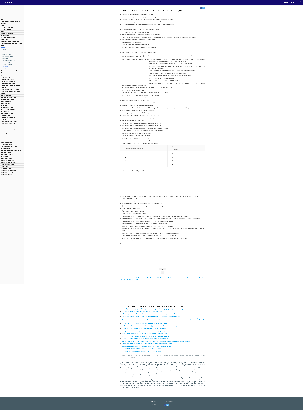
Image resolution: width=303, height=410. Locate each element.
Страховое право (6, 141)
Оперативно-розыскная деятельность (153, 378)
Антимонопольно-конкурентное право (133, 364)
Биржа (4, 49)
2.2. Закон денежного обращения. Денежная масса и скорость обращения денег (145, 323)
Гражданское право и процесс (10, 41)
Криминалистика (6, 101)
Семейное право (6, 139)
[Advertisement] (12, 200)
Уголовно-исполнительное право (11, 150)
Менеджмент (5, 111)
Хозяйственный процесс (8, 162)
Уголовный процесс (7, 154)
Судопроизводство (7, 143)
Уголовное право (6, 152)
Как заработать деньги (8, 60)
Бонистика (5, 51)
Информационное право (8, 83)
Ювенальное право (6, 168)
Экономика (4, 166)
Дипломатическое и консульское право (169, 368)
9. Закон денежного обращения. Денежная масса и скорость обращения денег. (145, 328)
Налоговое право (6, 115)
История (3, 87)
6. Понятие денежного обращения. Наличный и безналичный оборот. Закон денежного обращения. (151, 314)
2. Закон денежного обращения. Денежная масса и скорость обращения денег (145, 338)
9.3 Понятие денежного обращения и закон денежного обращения (141, 348)
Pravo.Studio (8, 2)
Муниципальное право (7, 113)
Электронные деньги (8, 68)
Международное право (8, 109)
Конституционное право (8, 97)
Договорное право (6, 74)
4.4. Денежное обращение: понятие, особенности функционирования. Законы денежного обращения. (152, 326)
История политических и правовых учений (175, 372)
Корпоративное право (7, 99)
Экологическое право (7, 164)
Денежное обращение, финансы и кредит (134, 368)
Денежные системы (8, 55)
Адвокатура (4, 12)
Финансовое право (6, 158)
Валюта (4, 53)
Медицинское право (7, 107)
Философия (4, 156)
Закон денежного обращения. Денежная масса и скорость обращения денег (144, 331)
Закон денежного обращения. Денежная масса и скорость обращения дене (144, 333)
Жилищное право (6, 76)
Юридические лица (6, 174)
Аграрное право (5, 10)
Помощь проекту (290, 2)
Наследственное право (8, 117)
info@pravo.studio (6, 279)
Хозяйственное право (7, 160)
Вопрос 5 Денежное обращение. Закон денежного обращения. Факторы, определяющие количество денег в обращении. (158, 309)
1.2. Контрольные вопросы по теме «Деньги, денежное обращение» (142, 311)
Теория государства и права (9, 146)
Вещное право (5, 35)
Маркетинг (4, 105)
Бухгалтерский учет (7, 33)
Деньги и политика (7, 56)
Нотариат (4, 119)
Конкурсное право (6, 95)
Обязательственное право (9, 121)
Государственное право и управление (170, 366)
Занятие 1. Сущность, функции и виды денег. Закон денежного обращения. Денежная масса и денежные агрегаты (156, 341)
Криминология (5, 103)
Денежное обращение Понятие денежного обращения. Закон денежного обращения (147, 343)
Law (2, 6)
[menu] (2, 2)
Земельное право (6, 78)
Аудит (2, 25)
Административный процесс (9, 16)
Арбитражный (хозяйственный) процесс (160, 364)
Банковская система (7, 27)
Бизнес (3, 31)
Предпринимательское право (10, 137)
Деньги (3, 47)
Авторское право (6, 8)
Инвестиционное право (8, 81)
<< (299, 4)
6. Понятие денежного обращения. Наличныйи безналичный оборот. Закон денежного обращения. (151, 316)
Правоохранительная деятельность (12, 135)
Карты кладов (6, 62)
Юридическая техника (7, 172)
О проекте (153, 401)
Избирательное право (7, 79)
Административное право (9, 14)
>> (301, 4)
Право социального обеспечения (11, 131)
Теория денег (6, 66)
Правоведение (5, 133)
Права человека (5, 127)
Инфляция (5, 58)
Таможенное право (7, 144)
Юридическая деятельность (9, 170)
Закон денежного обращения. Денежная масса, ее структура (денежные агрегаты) (146, 346)
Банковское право (6, 29)
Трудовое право (6, 148)
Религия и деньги (7, 64)
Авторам (154, 404)
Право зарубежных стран (8, 129)
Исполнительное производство (10, 85)
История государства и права (10, 89)
